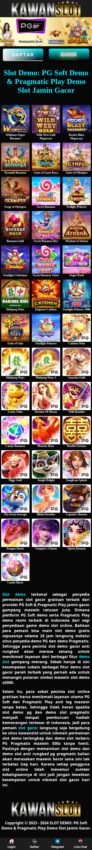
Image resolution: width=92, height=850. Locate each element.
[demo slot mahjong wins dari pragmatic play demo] (15, 293)
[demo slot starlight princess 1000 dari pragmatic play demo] (77, 293)
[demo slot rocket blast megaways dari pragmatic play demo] (77, 119)
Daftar (23, 54)
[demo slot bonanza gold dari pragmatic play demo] (15, 225)
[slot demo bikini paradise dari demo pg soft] (46, 498)
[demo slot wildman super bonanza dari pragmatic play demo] (15, 119)
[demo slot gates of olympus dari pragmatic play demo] (77, 157)
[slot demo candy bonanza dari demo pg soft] (15, 430)
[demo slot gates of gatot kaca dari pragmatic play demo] (46, 157)
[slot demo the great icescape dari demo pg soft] (15, 498)
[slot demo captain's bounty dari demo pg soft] (77, 498)
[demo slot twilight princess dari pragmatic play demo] (77, 191)
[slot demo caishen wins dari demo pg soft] (77, 328)
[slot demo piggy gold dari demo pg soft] (15, 464)
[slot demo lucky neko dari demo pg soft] (15, 396)
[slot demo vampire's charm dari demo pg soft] (46, 533)
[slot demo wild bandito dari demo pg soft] (77, 396)
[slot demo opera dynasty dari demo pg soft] (77, 533)
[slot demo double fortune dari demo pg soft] (77, 430)
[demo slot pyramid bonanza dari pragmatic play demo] (15, 157)
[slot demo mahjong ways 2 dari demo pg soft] (46, 362)
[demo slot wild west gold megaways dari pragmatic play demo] (46, 119)
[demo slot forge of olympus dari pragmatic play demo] (15, 191)
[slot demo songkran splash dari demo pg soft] (77, 464)
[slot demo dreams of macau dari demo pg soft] (46, 396)
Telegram (57, 847)
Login (12, 847)
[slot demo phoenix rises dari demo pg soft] (46, 430)
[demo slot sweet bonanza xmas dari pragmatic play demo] (46, 259)
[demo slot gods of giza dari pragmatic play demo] (15, 328)
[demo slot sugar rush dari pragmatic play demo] (77, 259)
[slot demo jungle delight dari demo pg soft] (46, 464)
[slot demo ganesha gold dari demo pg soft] (77, 362)
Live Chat (80, 847)
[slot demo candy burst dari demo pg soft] (15, 567)
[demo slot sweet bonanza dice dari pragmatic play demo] (46, 225)
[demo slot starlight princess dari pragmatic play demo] (46, 328)
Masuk (69, 54)
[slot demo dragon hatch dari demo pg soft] (15, 533)
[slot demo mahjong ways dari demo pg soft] (15, 362)
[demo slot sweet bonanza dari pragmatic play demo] (46, 191)
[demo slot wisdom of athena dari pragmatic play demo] (77, 225)
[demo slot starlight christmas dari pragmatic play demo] (15, 259)
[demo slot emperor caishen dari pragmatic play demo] (46, 293)
